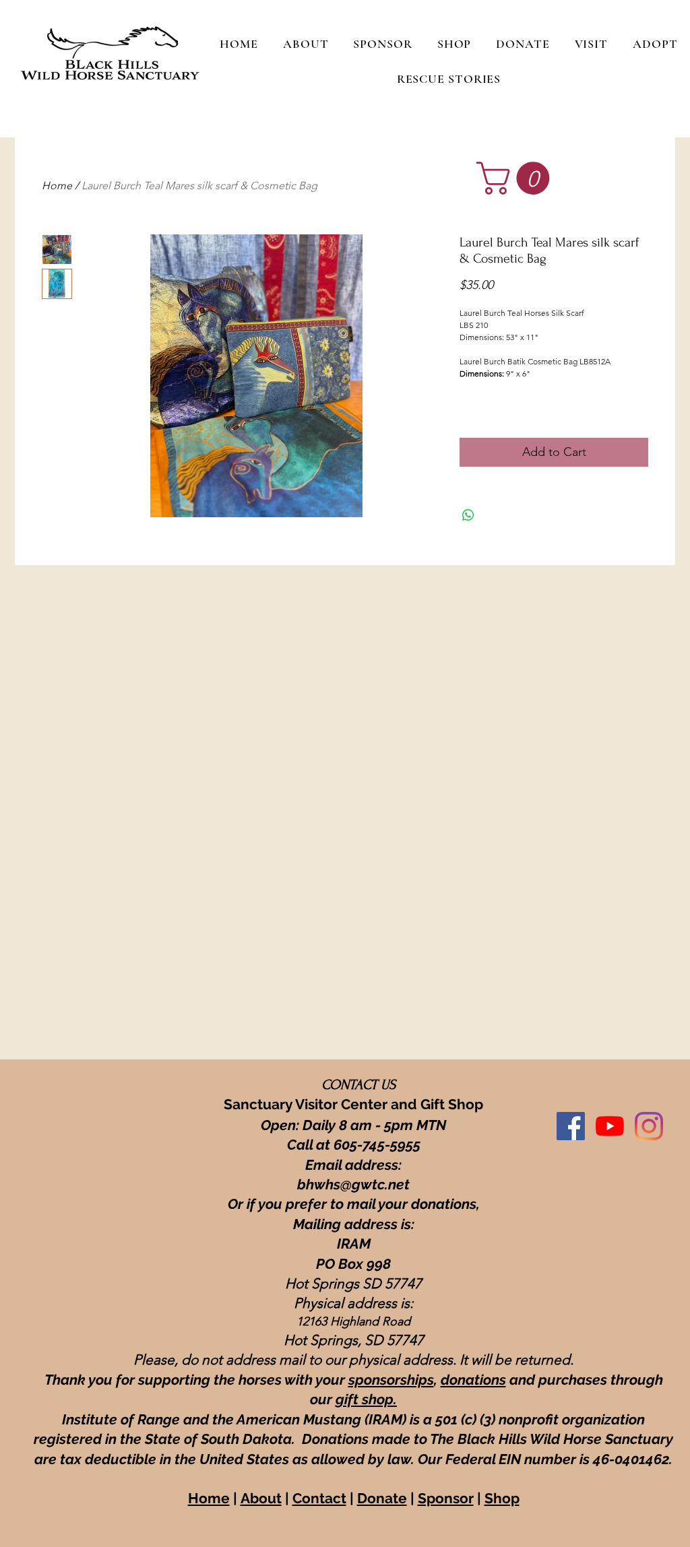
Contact (319, 1498)
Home (57, 185)
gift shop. (366, 1399)
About (261, 1498)
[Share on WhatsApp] (468, 515)
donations (473, 1379)
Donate (382, 1498)
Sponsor (446, 1498)
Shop (502, 1498)
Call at (310, 1144)
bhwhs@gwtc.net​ (353, 1184)
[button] (516, 178)
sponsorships (391, 1379)
